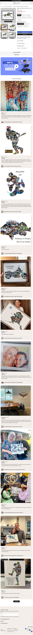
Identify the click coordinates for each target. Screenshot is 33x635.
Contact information (10, 631)
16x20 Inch (19, 17)
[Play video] (16, 66)
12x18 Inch (28, 15)
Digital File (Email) (20, 23)
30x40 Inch (19, 19)
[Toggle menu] (1, 3)
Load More (16, 601)
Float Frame (26, 26)
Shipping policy (15, 630)
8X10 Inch (19, 15)
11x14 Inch (23, 15)
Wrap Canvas (20, 26)
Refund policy (9, 628)
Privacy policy (14, 628)
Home (1, 6)
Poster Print (27, 23)
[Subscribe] (18, 614)
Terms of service (10, 630)
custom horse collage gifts (8, 6)
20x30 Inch (29, 17)
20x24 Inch (24, 17)
